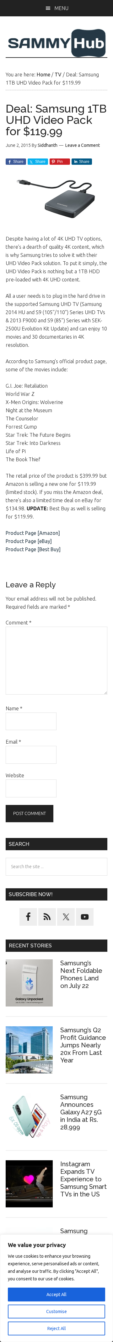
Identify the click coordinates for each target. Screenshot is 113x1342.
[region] (56, 1288)
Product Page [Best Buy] (33, 549)
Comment (18, 622)
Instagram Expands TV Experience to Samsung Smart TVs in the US (83, 1179)
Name (14, 708)
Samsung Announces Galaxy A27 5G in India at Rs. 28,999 (81, 1112)
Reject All (56, 1328)
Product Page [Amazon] (33, 533)
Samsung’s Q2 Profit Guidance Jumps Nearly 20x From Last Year (83, 1045)
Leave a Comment (82, 145)
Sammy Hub (56, 43)
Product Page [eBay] (29, 541)
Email (13, 742)
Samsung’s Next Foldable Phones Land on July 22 (81, 974)
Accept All (56, 1294)
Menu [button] (61, 8)
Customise (56, 1311)
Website (15, 775)
